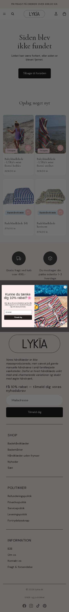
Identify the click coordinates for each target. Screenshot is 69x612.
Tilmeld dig (18, 317)
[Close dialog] (65, 286)
